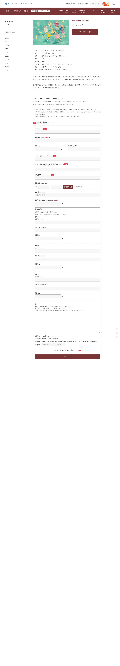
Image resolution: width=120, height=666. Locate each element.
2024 (7, 45)
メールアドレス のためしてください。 (49, 165)
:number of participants (45, 200)
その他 (38, 345)
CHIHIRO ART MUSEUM (18, 4)
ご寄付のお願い (96, 3)
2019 (7, 63)
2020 (7, 60)
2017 (7, 70)
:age (38, 145)
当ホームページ (41, 341)
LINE (117, 329)
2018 (7, 67)
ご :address (40, 192)
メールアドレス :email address (44, 156)
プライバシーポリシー (65, 116)
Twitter (117, 337)
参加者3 (37, 245)
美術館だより (72, 341)
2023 (7, 49)
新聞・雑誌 (63, 341)
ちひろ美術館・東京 (70, 3)
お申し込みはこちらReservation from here (85, 32)
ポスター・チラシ (84, 341)
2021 (7, 56)
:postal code (41, 183)
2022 (7, 52)
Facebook (117, 333)
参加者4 (37, 274)
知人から (94, 341)
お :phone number (43, 175)
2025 (7, 42)
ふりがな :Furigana (40, 137)
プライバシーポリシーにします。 (67, 350)
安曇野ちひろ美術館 (83, 3)
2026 (7, 38)
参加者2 (37, 217)
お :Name (39, 129)
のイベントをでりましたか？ (46, 337)
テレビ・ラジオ (52, 341)
